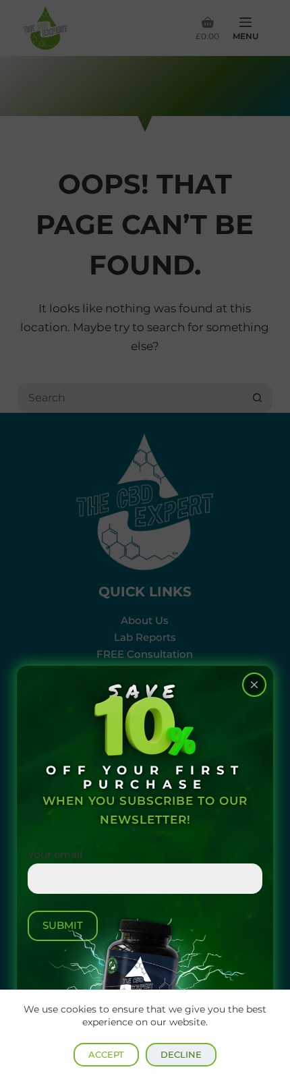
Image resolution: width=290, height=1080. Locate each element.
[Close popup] (254, 684)
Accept (106, 1054)
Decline (181, 1054)
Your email (55, 854)
